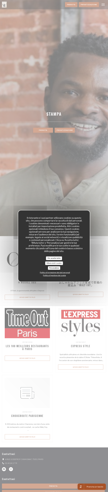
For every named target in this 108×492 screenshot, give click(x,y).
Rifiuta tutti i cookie (54, 263)
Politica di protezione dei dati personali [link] (55, 272)
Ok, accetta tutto (54, 258)
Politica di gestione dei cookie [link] (54, 275)
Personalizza (54, 268)
